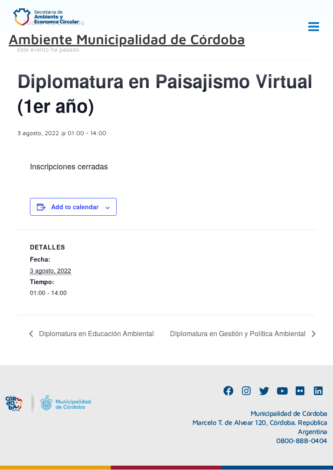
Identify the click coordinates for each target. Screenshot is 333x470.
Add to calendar (74, 206)
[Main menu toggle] (314, 27)
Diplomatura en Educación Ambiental (95, 333)
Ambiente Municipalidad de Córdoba (127, 39)
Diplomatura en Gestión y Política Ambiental (238, 333)
